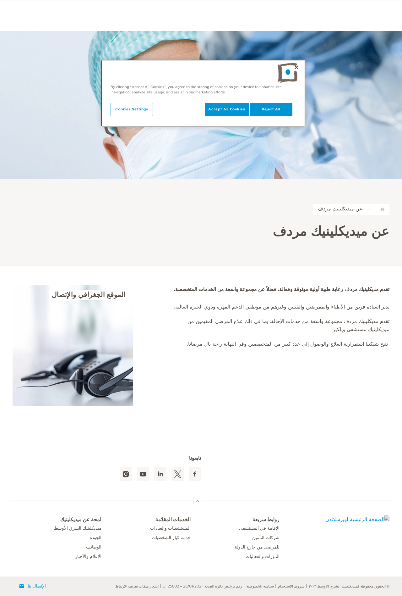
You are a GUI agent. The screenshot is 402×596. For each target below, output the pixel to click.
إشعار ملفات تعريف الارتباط (137, 586)
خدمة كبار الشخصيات (171, 538)
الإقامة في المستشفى (259, 528)
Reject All (271, 109)
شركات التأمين (266, 538)
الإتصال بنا (37, 586)
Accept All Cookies (226, 109)
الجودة (95, 538)
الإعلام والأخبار (88, 556)
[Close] (296, 67)
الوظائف (93, 547)
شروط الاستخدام (291, 586)
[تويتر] (177, 474)
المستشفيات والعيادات (170, 528)
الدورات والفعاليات (263, 556)
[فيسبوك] (195, 474)
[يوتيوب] (143, 474)
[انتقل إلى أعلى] (197, 501)
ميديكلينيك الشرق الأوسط (77, 528)
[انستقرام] (126, 474)
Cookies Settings (131, 109)
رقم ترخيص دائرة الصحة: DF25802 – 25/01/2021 (202, 586)
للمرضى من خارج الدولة (257, 547)
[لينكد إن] (160, 474)
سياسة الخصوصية (260, 586)
